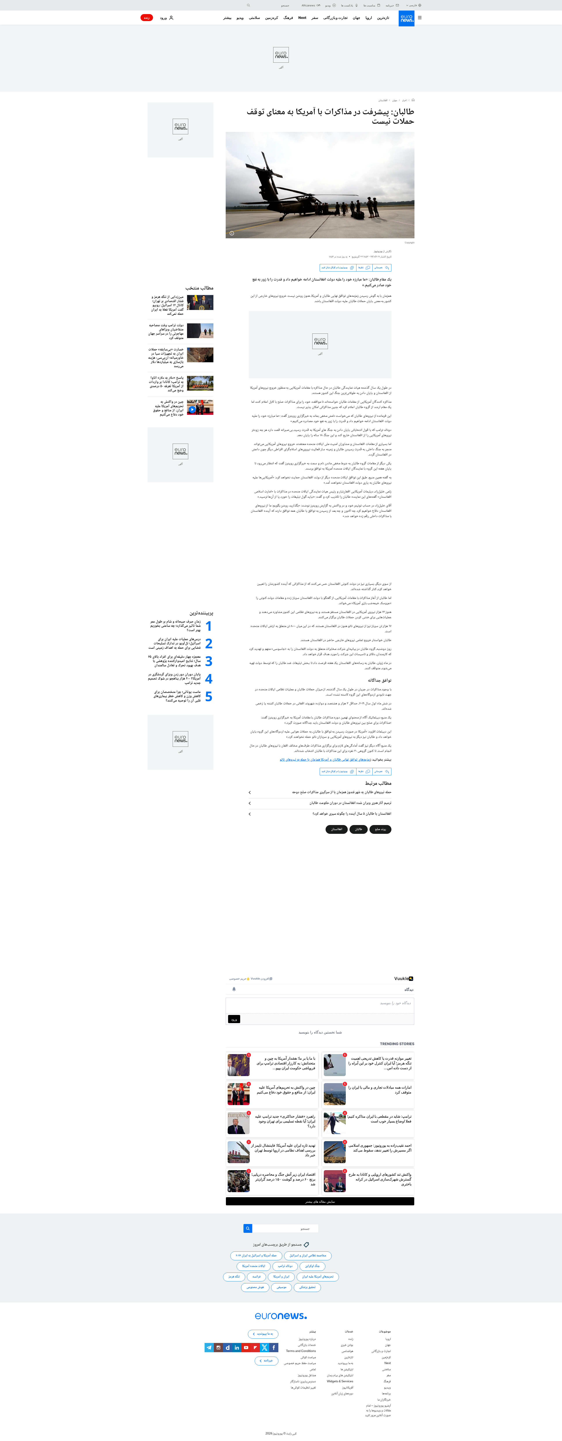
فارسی (413, 5)
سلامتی (254, 17)
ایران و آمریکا (281, 1276)
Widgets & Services (340, 1381)
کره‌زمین (271, 17)
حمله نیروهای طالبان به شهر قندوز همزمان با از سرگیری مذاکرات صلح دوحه (341, 792)
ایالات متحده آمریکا (253, 1266)
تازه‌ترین (383, 17)
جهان (356, 17)
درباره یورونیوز (307, 1339)
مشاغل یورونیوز (307, 1375)
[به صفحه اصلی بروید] (406, 18)
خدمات (349, 1332)
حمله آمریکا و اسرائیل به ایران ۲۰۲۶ (256, 1255)
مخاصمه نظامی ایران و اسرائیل (308, 1255)
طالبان (358, 829)
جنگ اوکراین (312, 1266)
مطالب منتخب (199, 288)
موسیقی (281, 1287)
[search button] (248, 5)
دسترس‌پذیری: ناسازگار (303, 1381)
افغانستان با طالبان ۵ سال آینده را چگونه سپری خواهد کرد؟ (352, 814)
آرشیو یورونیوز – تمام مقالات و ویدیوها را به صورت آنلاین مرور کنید (378, 1410)
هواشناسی (347, 1351)
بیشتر (312, 1332)
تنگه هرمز (234, 1276)
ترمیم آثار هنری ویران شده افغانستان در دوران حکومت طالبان (350, 803)
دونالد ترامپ (285, 1266)
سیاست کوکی (308, 1357)
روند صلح (380, 829)
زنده (147, 17)
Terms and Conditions (301, 1351)
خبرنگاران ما (384, 1399)
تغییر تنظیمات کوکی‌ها (303, 1387)
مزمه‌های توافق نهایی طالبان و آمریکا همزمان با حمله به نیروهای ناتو (324, 760)
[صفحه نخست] (413, 100)
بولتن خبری (347, 1345)
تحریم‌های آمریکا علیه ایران (317, 1276)
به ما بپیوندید (345, 1363)
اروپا (369, 17)
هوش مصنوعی (255, 1287)
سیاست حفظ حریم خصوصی (300, 1363)
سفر (315, 17)
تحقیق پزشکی (307, 1287)
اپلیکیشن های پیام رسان (340, 1375)
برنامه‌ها (386, 1393)
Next (302, 17)
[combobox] (270, 5)
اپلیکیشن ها (346, 1369)
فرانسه (256, 1276)
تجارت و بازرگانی (335, 17)
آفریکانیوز (347, 1387)
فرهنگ (288, 17)
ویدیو (240, 17)
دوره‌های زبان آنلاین (342, 1393)
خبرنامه (268, 1360)
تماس (313, 1369)
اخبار (404, 100)
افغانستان (382, 100)
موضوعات (385, 1332)
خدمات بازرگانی (307, 1345)
